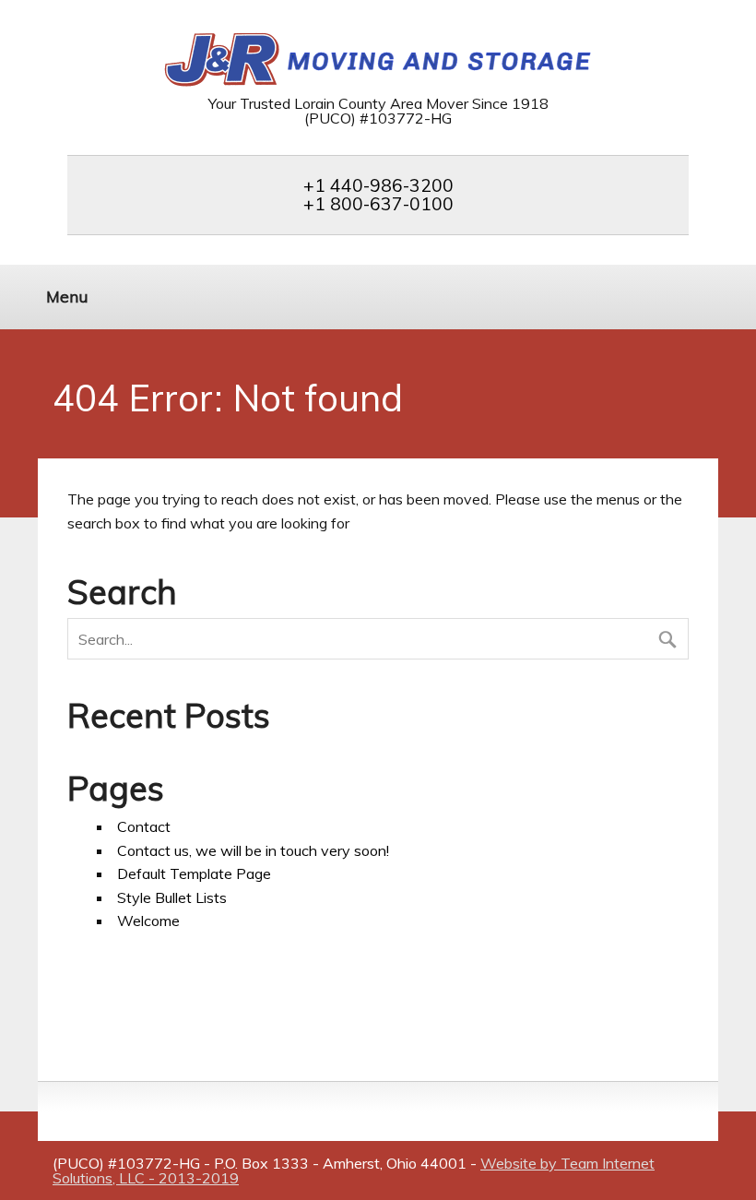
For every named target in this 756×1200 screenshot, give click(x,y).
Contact (144, 826)
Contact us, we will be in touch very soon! (253, 850)
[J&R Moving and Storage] (378, 83)
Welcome (148, 920)
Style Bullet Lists (172, 897)
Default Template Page (194, 873)
